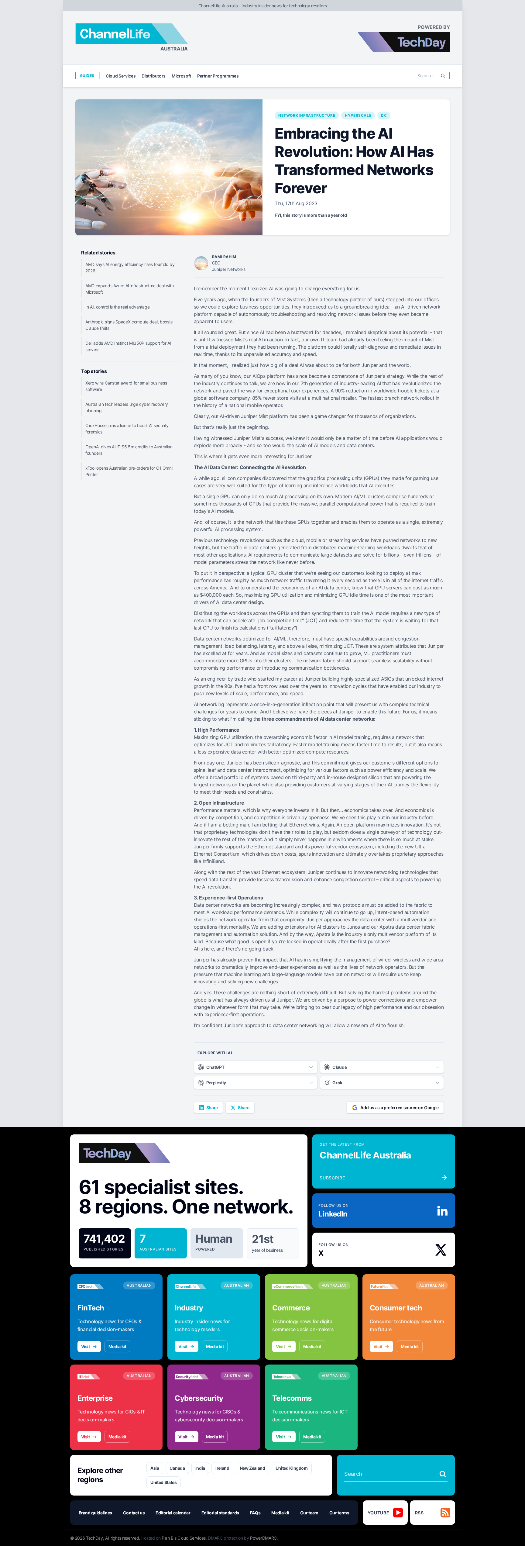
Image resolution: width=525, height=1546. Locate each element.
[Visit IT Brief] (97, 1377)
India (200, 1468)
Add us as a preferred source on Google (399, 1107)
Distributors (154, 75)
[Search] (443, 75)
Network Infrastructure (306, 115)
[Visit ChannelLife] (195, 1286)
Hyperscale (358, 115)
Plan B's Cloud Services (184, 1538)
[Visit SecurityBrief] (195, 1377)
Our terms (339, 1512)
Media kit (117, 1346)
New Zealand (252, 1468)
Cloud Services (121, 75)
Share (212, 1107)
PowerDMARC (263, 1538)
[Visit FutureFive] (390, 1286)
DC (384, 115)
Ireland (222, 1468)
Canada (177, 1468)
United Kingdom (292, 1468)
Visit (85, 1346)
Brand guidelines (95, 1512)
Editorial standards (220, 1512)
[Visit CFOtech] (97, 1286)
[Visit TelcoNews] (292, 1377)
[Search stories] (443, 1474)
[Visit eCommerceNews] (292, 1286)
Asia (154, 1468)
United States (163, 1482)
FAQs (255, 1512)
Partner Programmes (218, 75)
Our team (309, 1512)
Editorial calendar (173, 1512)
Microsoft (181, 75)
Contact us (134, 1512)
